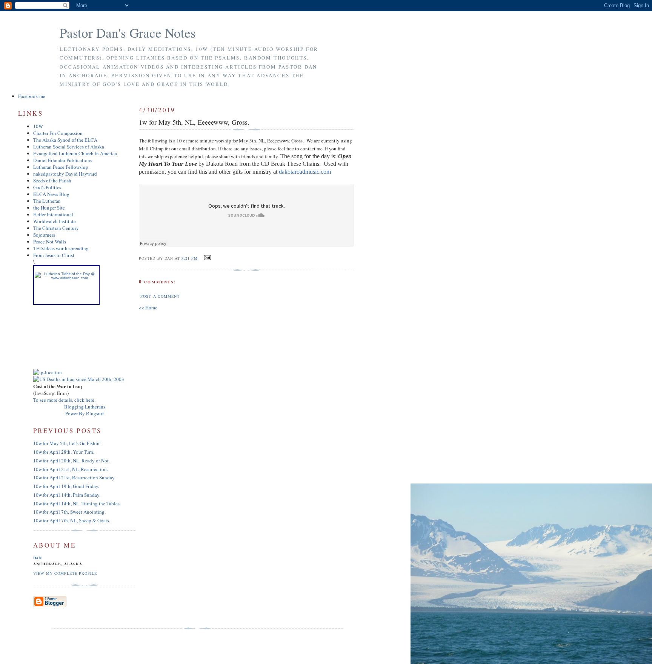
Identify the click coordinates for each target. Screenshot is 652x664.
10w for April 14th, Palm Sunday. (66, 494)
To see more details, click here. (64, 399)
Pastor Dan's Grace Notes (128, 32)
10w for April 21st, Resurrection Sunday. (74, 477)
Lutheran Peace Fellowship (60, 167)
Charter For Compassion (58, 133)
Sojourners (44, 234)
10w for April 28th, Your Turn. (63, 451)
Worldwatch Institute (54, 221)
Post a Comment (159, 296)
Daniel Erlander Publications (62, 160)
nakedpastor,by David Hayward (65, 173)
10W (38, 126)
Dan (37, 557)
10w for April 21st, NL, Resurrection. (70, 469)
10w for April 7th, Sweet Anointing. (69, 511)
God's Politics (47, 187)
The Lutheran (47, 200)
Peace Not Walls (49, 241)
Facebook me (31, 96)
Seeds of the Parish (52, 180)
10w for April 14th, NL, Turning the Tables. (77, 503)
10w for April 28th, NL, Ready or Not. (71, 460)
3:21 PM (189, 258)
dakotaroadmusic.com (305, 171)
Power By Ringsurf (84, 413)
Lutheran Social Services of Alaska (68, 146)
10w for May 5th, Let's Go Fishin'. (67, 443)
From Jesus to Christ (53, 255)
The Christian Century (56, 228)
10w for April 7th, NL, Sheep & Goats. (71, 520)
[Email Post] (206, 257)
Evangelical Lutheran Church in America (75, 153)
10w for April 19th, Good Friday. (66, 486)
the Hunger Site (49, 207)
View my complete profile (65, 573)
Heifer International (53, 214)
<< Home (148, 307)
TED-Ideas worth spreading (61, 248)
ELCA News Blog (51, 194)
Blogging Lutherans (84, 406)
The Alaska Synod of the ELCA (65, 139)
